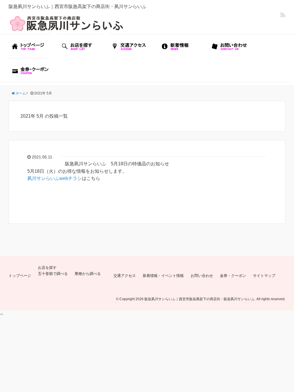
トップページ (20, 275)
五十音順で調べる (53, 273)
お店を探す (47, 267)
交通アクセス (124, 275)
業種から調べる (88, 273)
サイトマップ (264, 275)
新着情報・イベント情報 (163, 275)
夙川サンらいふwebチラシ (54, 178)
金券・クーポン (233, 275)
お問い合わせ (202, 275)
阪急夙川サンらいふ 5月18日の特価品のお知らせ (117, 163)
